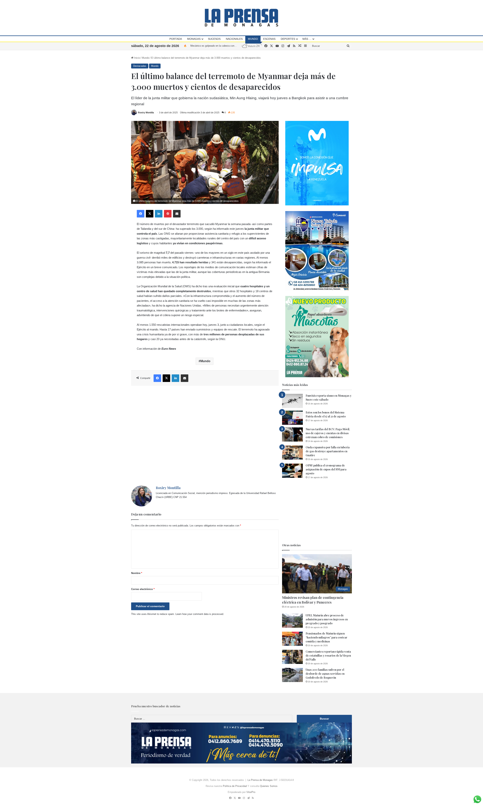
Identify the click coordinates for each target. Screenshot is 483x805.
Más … (306, 38)
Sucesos (214, 38)
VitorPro (250, 792)
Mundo (253, 38)
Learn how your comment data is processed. (199, 614)
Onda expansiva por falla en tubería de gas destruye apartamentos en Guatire (328, 451)
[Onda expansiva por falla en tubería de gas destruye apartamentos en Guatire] (292, 453)
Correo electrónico (143, 589)
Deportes (288, 38)
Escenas (269, 38)
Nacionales (234, 38)
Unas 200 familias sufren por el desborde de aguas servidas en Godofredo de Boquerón (325, 673)
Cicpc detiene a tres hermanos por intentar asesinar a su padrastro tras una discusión (237, 45)
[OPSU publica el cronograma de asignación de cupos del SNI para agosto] (292, 471)
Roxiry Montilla (146, 112)
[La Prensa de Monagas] (241, 18)
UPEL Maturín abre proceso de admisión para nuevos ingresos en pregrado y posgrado (327, 619)
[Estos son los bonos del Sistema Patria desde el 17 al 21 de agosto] (292, 418)
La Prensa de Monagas (260, 780)
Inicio (136, 57)
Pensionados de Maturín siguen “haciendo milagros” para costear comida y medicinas (326, 637)
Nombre (136, 573)
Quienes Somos (269, 786)
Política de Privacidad (235, 786)
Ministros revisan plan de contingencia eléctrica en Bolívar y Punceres (312, 600)
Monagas (194, 38)
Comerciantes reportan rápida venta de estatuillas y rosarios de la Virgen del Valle (328, 655)
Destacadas (139, 66)
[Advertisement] (205, 435)
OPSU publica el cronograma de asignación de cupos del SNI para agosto (326, 469)
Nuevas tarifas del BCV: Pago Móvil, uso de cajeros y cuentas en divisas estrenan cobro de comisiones (328, 433)
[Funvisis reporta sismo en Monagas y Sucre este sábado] (292, 401)
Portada (175, 38)
